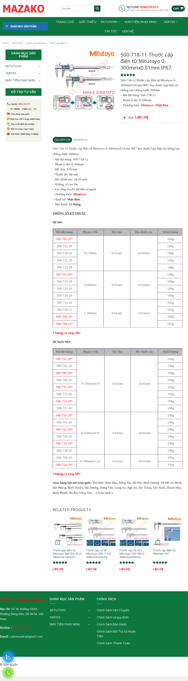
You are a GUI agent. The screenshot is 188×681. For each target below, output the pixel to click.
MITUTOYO (109, 21)
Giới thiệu (87, 21)
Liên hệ (128, 31)
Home (6, 43)
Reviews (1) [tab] (81, 139)
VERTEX (169, 21)
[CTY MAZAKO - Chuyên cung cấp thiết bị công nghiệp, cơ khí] (28, 8)
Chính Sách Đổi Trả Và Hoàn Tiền (116, 633)
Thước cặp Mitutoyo (36, 43)
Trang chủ (65, 21)
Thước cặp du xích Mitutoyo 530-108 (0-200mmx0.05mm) (132, 554)
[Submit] (97, 9)
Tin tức (110, 31)
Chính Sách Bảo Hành (111, 624)
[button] (178, 9)
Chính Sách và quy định (113, 617)
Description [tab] (62, 139)
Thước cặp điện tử (58, 43)
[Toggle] (39, 66)
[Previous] (53, 547)
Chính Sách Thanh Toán (113, 643)
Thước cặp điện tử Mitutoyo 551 (164, 552)
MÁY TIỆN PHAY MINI (140, 21)
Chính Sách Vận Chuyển (113, 610)
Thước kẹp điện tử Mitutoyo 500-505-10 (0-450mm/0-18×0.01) (67, 554)
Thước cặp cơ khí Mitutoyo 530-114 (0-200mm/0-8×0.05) (99, 554)
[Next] (182, 547)
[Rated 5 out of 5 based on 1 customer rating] (151, 74)
